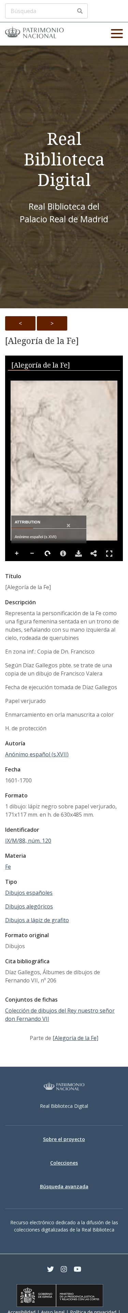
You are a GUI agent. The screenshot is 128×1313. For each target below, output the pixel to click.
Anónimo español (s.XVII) (37, 754)
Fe (8, 866)
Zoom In (17, 553)
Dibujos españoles (29, 892)
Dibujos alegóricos (29, 906)
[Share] (94, 553)
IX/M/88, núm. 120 (28, 840)
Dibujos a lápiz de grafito (37, 920)
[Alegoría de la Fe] (42, 341)
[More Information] (63, 553)
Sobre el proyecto (64, 1139)
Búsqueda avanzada (64, 1186)
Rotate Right (48, 553)
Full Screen (109, 553)
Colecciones (64, 1163)
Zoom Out (32, 553)
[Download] (78, 553)
